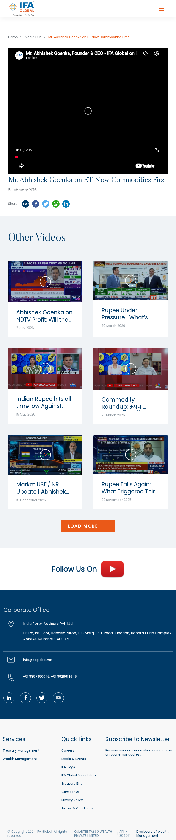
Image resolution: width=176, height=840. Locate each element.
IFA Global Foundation (78, 775)
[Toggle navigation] (161, 8)
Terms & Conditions (77, 808)
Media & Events (73, 758)
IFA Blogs (68, 767)
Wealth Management (20, 758)
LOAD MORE (84, 526)
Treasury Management (21, 750)
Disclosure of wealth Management (152, 833)
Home (13, 37)
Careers (67, 750)
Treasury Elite (72, 783)
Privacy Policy (72, 800)
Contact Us (70, 791)
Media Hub (33, 37)
